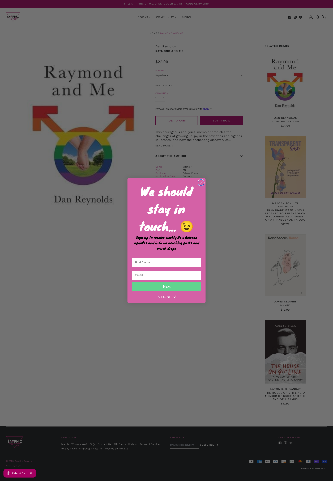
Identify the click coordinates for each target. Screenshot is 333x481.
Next (166, 286)
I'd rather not (166, 296)
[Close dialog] (201, 183)
